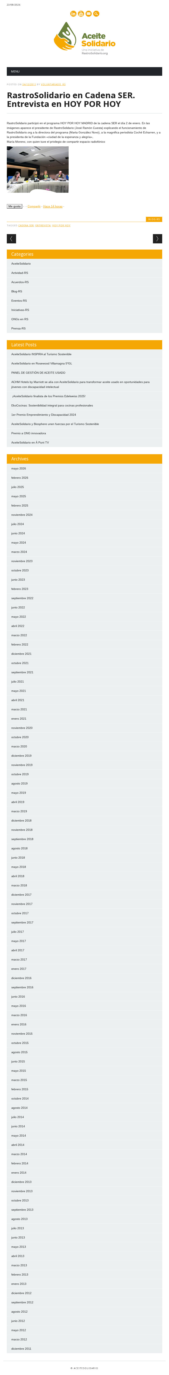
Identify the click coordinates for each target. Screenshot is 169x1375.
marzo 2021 (19, 709)
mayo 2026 (18, 468)
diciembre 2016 (21, 978)
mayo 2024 (18, 542)
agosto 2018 (19, 848)
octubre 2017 (20, 913)
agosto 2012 (19, 1311)
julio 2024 (17, 524)
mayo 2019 (18, 792)
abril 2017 (17, 950)
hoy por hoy (61, 225)
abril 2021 (17, 700)
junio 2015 (18, 1061)
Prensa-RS (18, 328)
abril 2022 (17, 626)
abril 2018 (17, 876)
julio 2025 (17, 487)
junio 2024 (18, 533)
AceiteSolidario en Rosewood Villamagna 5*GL (41, 363)
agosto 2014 (19, 1107)
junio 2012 (18, 1320)
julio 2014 (17, 1117)
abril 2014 (17, 1144)
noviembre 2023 (22, 561)
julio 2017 (17, 931)
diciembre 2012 (21, 1293)
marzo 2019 (19, 811)
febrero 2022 (19, 644)
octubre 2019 (20, 774)
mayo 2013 (18, 1246)
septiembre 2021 (22, 672)
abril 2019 (17, 802)
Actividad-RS (19, 272)
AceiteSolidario (21, 263)
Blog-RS (154, 219)
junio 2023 (18, 579)
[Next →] (157, 238)
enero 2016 (18, 1024)
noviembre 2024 (22, 514)
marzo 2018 (19, 885)
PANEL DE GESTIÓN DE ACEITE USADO (38, 372)
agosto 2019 (19, 783)
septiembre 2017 (22, 922)
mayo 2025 (18, 496)
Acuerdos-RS (20, 282)
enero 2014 (18, 1172)
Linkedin (73, 14)
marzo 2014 (19, 1154)
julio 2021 (17, 681)
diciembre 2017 (21, 894)
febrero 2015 (19, 1089)
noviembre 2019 (22, 765)
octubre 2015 (20, 1043)
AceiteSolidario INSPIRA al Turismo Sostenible (41, 354)
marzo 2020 (19, 746)
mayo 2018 (18, 866)
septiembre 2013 (22, 1209)
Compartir (34, 206)
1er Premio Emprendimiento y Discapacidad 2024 (43, 414)
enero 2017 (18, 968)
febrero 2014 (19, 1163)
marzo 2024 (19, 551)
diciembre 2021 (21, 653)
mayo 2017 (18, 941)
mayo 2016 (18, 1005)
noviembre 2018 (22, 829)
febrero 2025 (19, 505)
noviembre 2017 (22, 904)
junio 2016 (18, 996)
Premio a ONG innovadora (28, 433)
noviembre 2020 (22, 728)
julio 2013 (17, 1228)
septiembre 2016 (22, 987)
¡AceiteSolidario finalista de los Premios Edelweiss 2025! (48, 396)
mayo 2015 (18, 1070)
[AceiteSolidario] (84, 53)
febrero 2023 (19, 589)
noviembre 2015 (22, 1033)
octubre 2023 (20, 570)
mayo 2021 (18, 690)
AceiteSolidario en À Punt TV (30, 442)
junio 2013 (18, 1237)
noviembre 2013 (22, 1191)
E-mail (89, 14)
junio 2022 (18, 607)
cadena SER (26, 225)
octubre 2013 (20, 1200)
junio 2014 (18, 1126)
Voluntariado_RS (53, 84)
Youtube (81, 14)
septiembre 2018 (22, 839)
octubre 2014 (20, 1098)
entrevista (43, 225)
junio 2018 (18, 857)
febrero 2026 (19, 477)
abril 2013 (17, 1256)
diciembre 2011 (21, 1348)
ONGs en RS (19, 319)
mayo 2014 (18, 1135)
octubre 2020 (20, 737)
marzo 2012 (19, 1339)
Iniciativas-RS (20, 310)
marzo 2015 (19, 1080)
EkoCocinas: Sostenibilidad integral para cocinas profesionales (52, 405)
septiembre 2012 (22, 1302)
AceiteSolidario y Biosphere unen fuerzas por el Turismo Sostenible (55, 424)
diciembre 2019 (21, 755)
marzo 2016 (19, 1015)
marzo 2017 (19, 959)
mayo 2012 (18, 1330)
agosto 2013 (19, 1219)
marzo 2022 (19, 635)
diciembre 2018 (21, 820)
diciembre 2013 (21, 1182)
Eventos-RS (19, 300)
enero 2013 (18, 1283)
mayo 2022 (18, 616)
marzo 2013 (19, 1265)
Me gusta (14, 206)
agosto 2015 (19, 1052)
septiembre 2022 (22, 598)
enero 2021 (18, 718)
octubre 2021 (20, 663)
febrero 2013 (19, 1274)
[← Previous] (11, 238)
